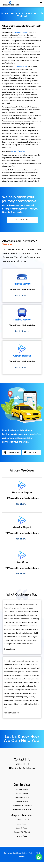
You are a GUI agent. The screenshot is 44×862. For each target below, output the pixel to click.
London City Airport (22, 832)
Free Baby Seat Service (22, 809)
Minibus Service (21, 67)
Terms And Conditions (12, 853)
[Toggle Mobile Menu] (40, 2)
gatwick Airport (22, 828)
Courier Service (22, 801)
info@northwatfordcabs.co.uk (23, 768)
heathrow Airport (22, 820)
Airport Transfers (18, 151)
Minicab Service (22, 789)
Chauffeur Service (22, 797)
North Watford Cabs (20, 32)
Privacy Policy (27, 853)
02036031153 (23, 764)
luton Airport (22, 824)
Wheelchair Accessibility (22, 805)
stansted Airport (22, 836)
